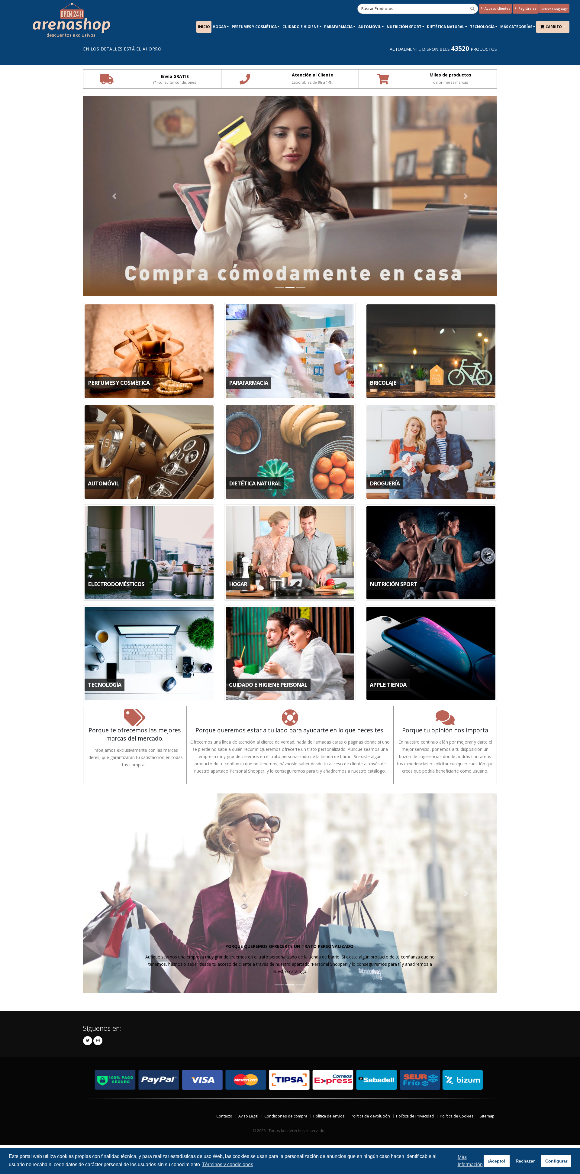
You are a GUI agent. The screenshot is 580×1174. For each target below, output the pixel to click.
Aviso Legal (248, 1116)
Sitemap (487, 1116)
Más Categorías (516, 26)
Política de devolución (370, 1116)
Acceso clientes (497, 8)
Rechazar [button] (525, 1161)
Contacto (224, 1116)
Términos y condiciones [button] (227, 1164)
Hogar (219, 26)
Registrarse (526, 8)
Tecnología (482, 26)
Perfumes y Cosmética (254, 26)
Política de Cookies (457, 1116)
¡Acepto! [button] (496, 1161)
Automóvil (369, 26)
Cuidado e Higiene (300, 26)
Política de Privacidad (415, 1116)
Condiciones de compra (285, 1116)
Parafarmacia (338, 26)
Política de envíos (329, 1116)
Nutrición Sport (404, 26)
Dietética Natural (445, 26)
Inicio (204, 26)
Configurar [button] (556, 1161)
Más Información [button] (470, 1161)
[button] (114, 196)
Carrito (554, 26)
